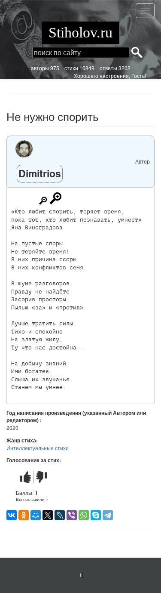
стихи (71, 67)
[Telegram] (108, 515)
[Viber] (72, 515)
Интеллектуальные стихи (37, 447)
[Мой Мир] (35, 515)
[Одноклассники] (23, 515)
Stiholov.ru (80, 32)
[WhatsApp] (84, 515)
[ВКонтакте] (11, 515)
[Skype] (96, 515)
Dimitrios (39, 173)
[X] (48, 515)
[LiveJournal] (60, 515)
